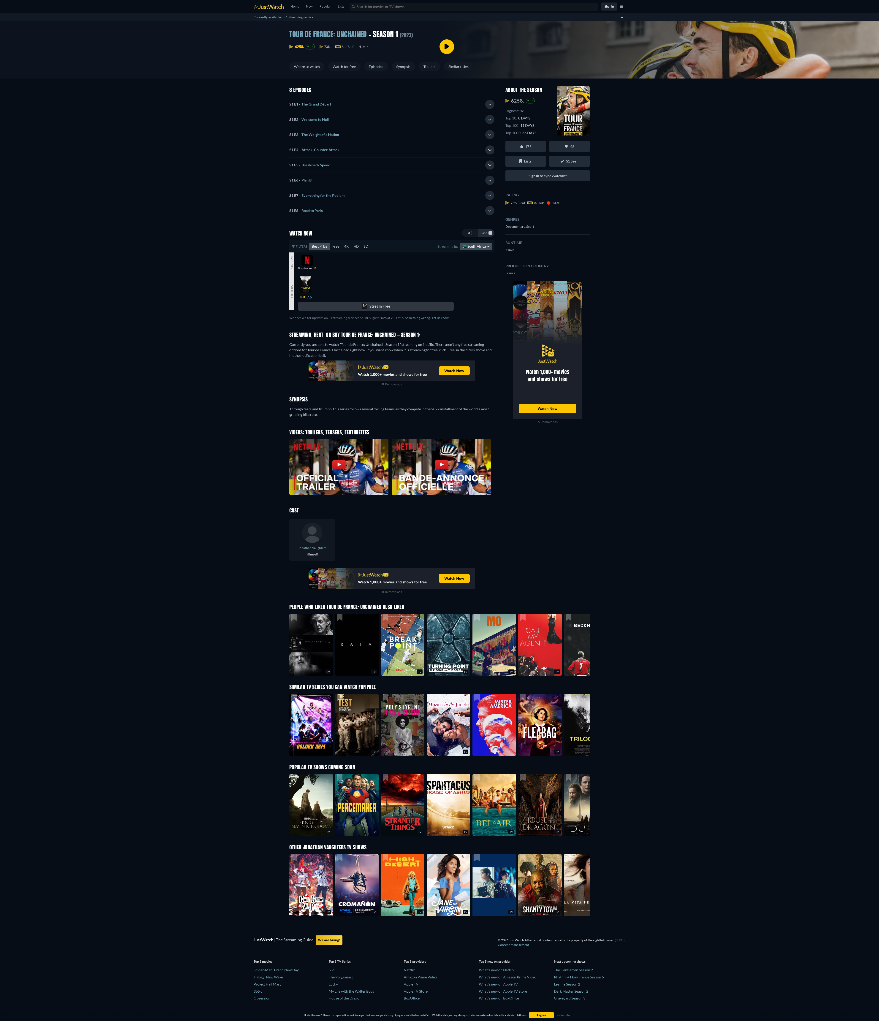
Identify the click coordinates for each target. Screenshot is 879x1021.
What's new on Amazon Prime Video (507, 977)
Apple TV (411, 984)
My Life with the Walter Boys (351, 991)
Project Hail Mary (267, 984)
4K (346, 246)
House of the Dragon (345, 998)
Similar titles (458, 66)
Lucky (333, 984)
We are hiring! (329, 940)
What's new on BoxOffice (499, 998)
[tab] (391, 104)
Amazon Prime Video (420, 977)
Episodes (376, 66)
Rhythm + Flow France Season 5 (579, 977)
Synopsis (403, 66)
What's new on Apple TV (498, 984)
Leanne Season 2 (567, 984)
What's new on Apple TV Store (503, 991)
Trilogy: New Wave (268, 977)
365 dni (260, 991)
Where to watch (307, 66)
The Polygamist (341, 977)
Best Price (319, 246)
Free (335, 246)
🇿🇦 (474, 246)
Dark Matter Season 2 (571, 991)
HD (356, 246)
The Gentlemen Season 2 (573, 970)
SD (366, 246)
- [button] (310, 104)
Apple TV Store (416, 991)
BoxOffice (412, 998)
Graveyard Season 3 (569, 998)
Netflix (409, 970)
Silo (331, 970)
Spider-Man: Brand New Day (276, 970)
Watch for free (344, 66)
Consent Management (513, 945)
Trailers (429, 66)
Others (292, 291)
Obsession (262, 998)
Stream (292, 262)
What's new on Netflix (496, 970)
